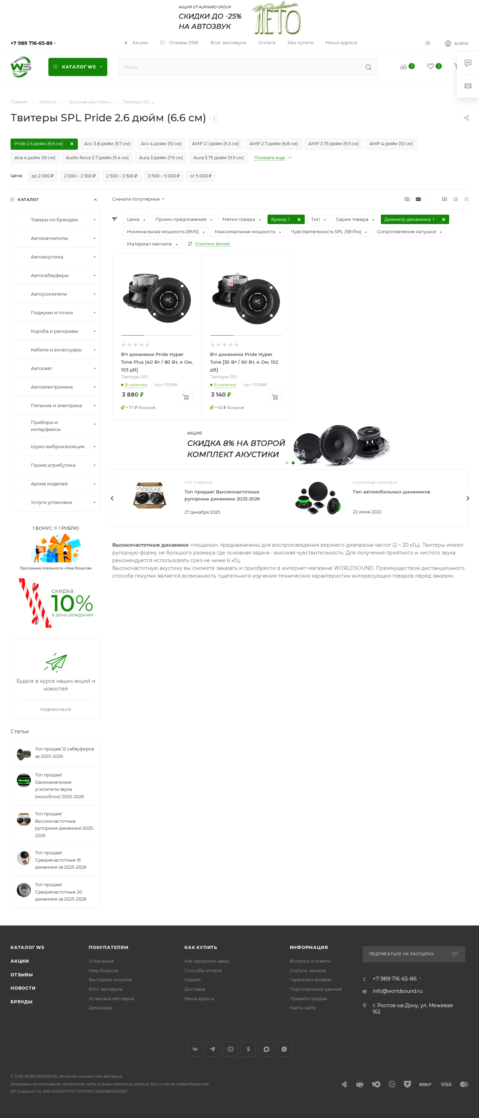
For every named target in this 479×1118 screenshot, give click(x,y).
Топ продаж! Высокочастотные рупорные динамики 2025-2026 (64, 824)
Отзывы (22, 974)
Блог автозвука (105, 989)
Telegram (212, 1049)
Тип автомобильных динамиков (391, 491)
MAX (266, 1049)
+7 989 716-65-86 (32, 43)
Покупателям (109, 947)
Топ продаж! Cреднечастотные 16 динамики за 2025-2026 (60, 860)
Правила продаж (308, 998)
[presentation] (112, 498)
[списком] (455, 199)
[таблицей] (466, 199)
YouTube (230, 1049)
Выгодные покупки (110, 979)
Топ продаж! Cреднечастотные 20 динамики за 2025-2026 (60, 892)
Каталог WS (28, 947)
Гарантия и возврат (311, 979)
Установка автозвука (111, 998)
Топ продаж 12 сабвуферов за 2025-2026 (64, 752)
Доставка (194, 989)
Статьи (20, 731)
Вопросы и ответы (310, 961)
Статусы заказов (308, 970)
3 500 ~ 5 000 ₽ (164, 176)
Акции (20, 961)
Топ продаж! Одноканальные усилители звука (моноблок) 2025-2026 (59, 785)
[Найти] (368, 67)
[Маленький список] (407, 199)
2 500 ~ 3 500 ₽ (121, 176)
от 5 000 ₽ (200, 176)
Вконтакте (194, 1049)
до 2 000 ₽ (43, 176)
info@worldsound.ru (398, 991)
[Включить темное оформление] (428, 43)
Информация (309, 947)
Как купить (200, 947)
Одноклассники (248, 1049)
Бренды (22, 1001)
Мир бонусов (103, 970)
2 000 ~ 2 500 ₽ (80, 176)
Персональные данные (316, 989)
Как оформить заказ (206, 961)
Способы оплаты (203, 970)
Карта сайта (303, 1007)
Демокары (101, 1007)
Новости (23, 988)
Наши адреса (199, 998)
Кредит (192, 979)
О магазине (101, 961)
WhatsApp (284, 1049)
